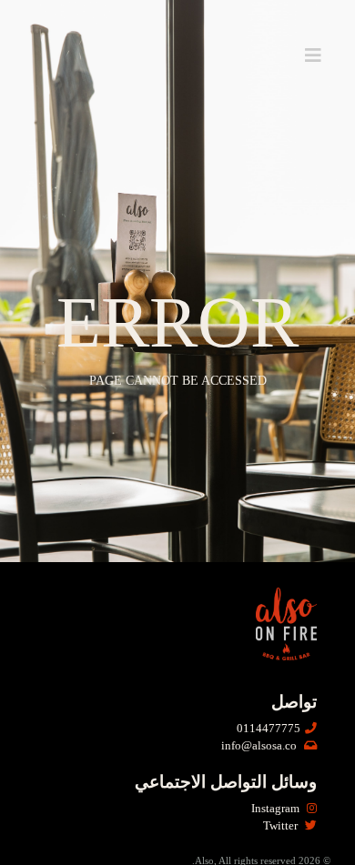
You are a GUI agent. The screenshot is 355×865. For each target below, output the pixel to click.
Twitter (281, 826)
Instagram (276, 808)
